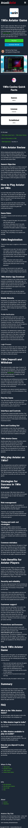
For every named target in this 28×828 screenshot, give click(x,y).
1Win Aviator (6, 767)
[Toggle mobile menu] (25, 3)
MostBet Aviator (7, 768)
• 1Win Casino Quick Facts (7, 135)
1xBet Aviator (7, 770)
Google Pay (11, 372)
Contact (5, 802)
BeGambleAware (13, 822)
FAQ (4, 790)
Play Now (14, 40)
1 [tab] (12, 69)
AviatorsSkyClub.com (16, 827)
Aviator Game (6, 33)
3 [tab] (15, 69)
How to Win (6, 788)
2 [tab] (14, 69)
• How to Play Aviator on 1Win (9, 138)
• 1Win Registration (6, 141)
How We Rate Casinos (9, 786)
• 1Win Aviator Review (21, 135)
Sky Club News (7, 784)
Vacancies (6, 804)
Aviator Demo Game (8, 772)
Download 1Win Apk (14, 44)
